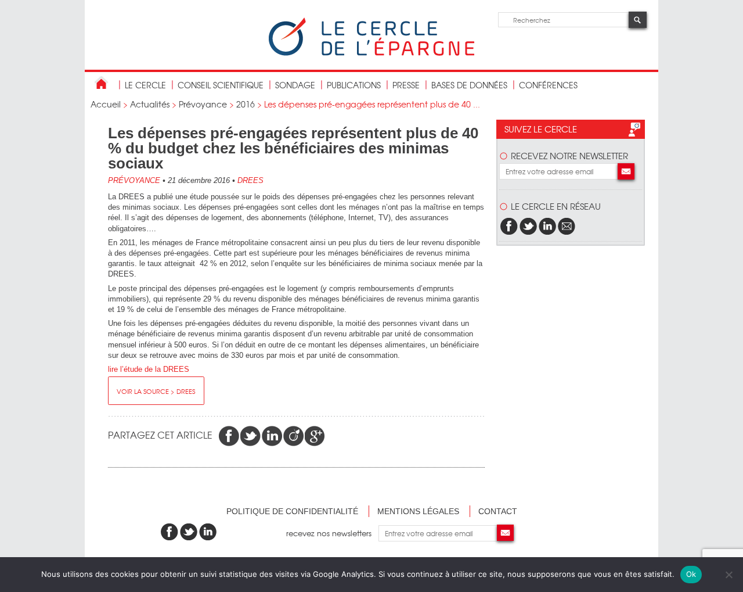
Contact (497, 511)
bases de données (469, 85)
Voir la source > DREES (156, 391)
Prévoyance (203, 104)
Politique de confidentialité (292, 511)
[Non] (728, 574)
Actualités (149, 104)
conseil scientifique (221, 85)
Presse (406, 85)
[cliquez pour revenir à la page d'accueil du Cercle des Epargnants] (371, 53)
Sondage (295, 85)
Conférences (548, 85)
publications (354, 85)
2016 (245, 104)
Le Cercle (145, 85)
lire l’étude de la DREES (148, 369)
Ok (691, 574)
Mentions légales (418, 511)
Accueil (106, 104)
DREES (250, 180)
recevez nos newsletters (332, 533)
